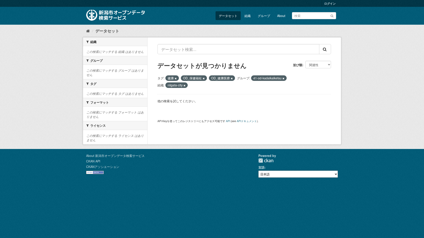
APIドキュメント (247, 121)
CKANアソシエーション (102, 166)
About (281, 15)
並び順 (297, 65)
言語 (261, 167)
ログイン (330, 3)
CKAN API (93, 161)
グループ (264, 15)
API (228, 121)
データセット (228, 15)
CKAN (265, 160)
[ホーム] (88, 30)
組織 (247, 15)
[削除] (176, 78)
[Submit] (332, 15)
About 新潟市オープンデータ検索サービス (115, 155)
